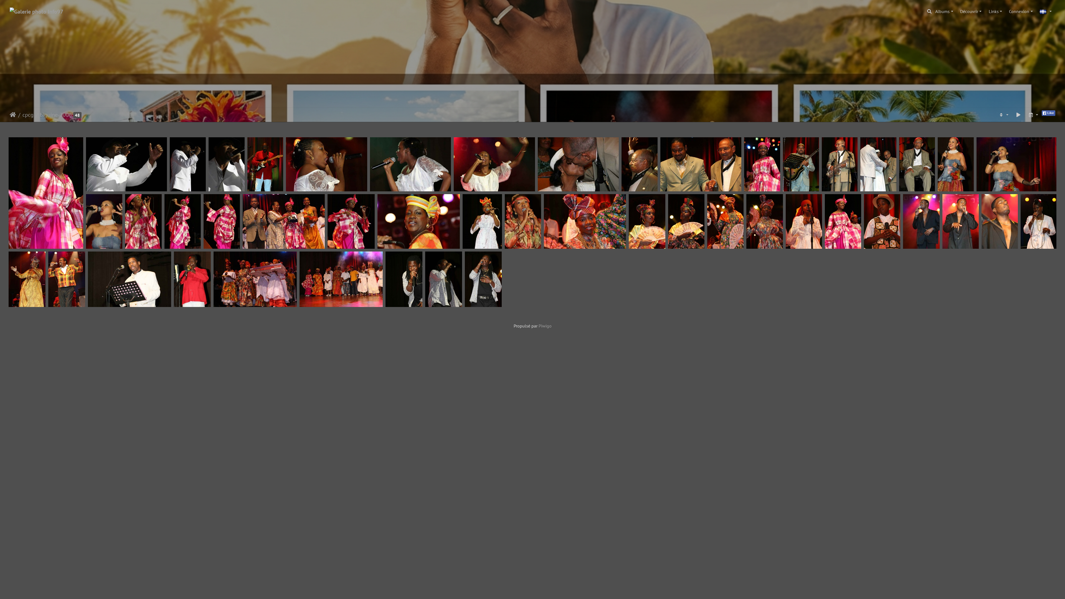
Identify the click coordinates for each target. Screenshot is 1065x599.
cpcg (28, 114)
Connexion (1019, 11)
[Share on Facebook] (1048, 112)
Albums (942, 11)
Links (994, 11)
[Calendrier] (1033, 114)
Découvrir (969, 11)
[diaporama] (1018, 114)
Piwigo (545, 326)
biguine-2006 (56, 114)
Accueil (13, 115)
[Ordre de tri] (1003, 114)
